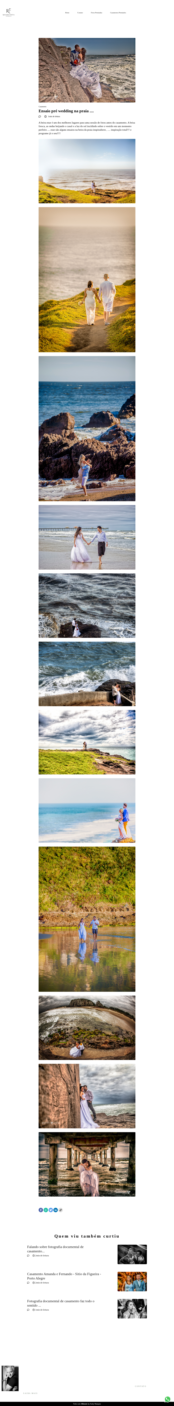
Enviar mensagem (143, 1370)
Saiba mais (30, 1393)
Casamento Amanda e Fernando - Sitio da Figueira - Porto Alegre (64, 1276)
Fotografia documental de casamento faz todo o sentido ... (60, 1303)
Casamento (42, 107)
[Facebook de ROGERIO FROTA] (133, 1378)
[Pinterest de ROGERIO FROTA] (140, 1378)
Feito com (87, 1404)
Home (67, 13)
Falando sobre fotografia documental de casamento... (55, 1249)
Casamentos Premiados (118, 13)
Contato (80, 13)
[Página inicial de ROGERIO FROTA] (8, 12)
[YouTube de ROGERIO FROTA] (144, 1378)
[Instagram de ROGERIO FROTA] (136, 1378)
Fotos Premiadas (96, 13)
